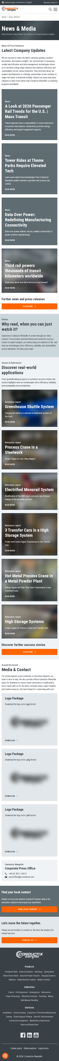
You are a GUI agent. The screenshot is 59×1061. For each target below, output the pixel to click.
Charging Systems (48, 976)
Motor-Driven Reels (10, 976)
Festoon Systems (26, 972)
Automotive (46, 992)
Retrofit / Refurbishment (43, 1017)
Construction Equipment (18, 1021)
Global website (30, 1048)
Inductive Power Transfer (30, 976)
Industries (29, 987)
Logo (14, 698)
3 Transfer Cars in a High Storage (27, 532)
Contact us (27, 940)
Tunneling (42, 996)
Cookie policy (16, 1048)
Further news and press (23, 299)
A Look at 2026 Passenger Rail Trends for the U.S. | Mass (28, 111)
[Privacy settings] (5, 1056)
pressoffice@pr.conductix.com (21, 877)
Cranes (11, 992)
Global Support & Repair (23, 1017)
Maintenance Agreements (40, 1021)
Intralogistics (34, 992)
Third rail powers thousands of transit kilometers (24, 271)
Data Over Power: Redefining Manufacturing (28, 220)
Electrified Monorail (29, 489)
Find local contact (27, 909)
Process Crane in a (21, 450)
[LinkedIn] (29, 1035)
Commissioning (19, 1013)
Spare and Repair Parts (30, 1024)
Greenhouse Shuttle (29, 406)
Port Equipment (22, 992)
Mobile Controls (44, 980)
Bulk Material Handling (29, 1000)
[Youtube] (36, 1035)
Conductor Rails (11, 972)
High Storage (24, 621)
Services (29, 1007)
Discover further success (23, 645)
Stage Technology (13, 996)
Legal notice (43, 1048)
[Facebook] (22, 1035)
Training (9, 1017)
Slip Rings (39, 972)
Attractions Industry (29, 996)
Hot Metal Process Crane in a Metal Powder (29, 578)
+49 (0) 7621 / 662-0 (17, 874)
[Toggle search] (50, 9)
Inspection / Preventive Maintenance (41, 1013)
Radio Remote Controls (26, 980)
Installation (7, 1013)
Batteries (12, 980)
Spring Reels (49, 972)
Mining (50, 996)
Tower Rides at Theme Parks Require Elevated (25, 165)
